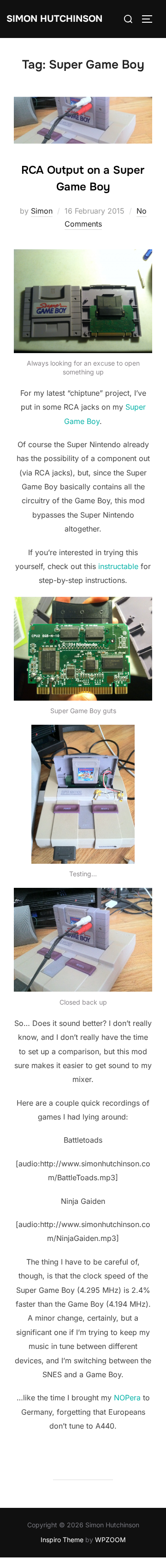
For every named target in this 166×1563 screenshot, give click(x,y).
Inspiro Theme (62, 1540)
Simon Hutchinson (54, 19)
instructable (118, 566)
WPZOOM (110, 1540)
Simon (42, 210)
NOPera (127, 1397)
